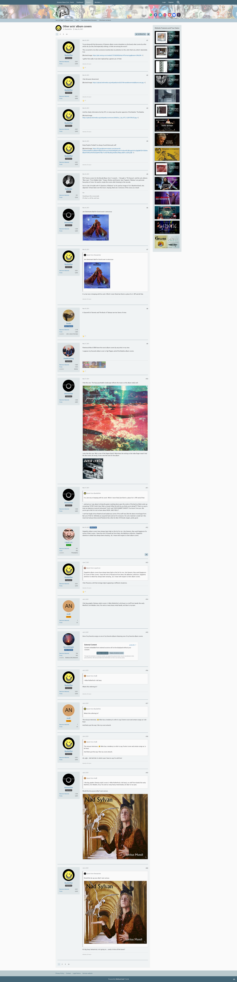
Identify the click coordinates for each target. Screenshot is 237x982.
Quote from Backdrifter (94, 493)
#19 (147, 773)
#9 (147, 344)
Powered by (118, 979)
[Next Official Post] (146, 554)
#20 (147, 868)
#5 (147, 174)
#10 (147, 379)
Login (164, 2)
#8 (147, 308)
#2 (147, 75)
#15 (147, 632)
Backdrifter (68, 29)
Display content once (102, 653)
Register (171, 2)
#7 (147, 249)
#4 (147, 141)
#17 (147, 703)
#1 (147, 40)
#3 (147, 108)
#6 (147, 208)
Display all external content (116, 653)
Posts (60, 63)
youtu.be (132, 645)
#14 (147, 599)
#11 (147, 488)
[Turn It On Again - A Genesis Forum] (118, 12)
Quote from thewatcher (94, 255)
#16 (147, 670)
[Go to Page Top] (234, 979)
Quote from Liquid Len (93, 568)
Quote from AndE (92, 676)
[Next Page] (66, 34)
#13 (147, 562)
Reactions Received (64, 61)
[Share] (148, 34)
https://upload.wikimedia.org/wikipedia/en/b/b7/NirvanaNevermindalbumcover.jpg (118, 82)
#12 (147, 527)
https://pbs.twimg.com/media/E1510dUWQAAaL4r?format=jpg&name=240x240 (117, 55)
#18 (147, 736)
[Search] (178, 2)
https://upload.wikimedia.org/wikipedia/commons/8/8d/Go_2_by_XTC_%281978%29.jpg (109, 118)
